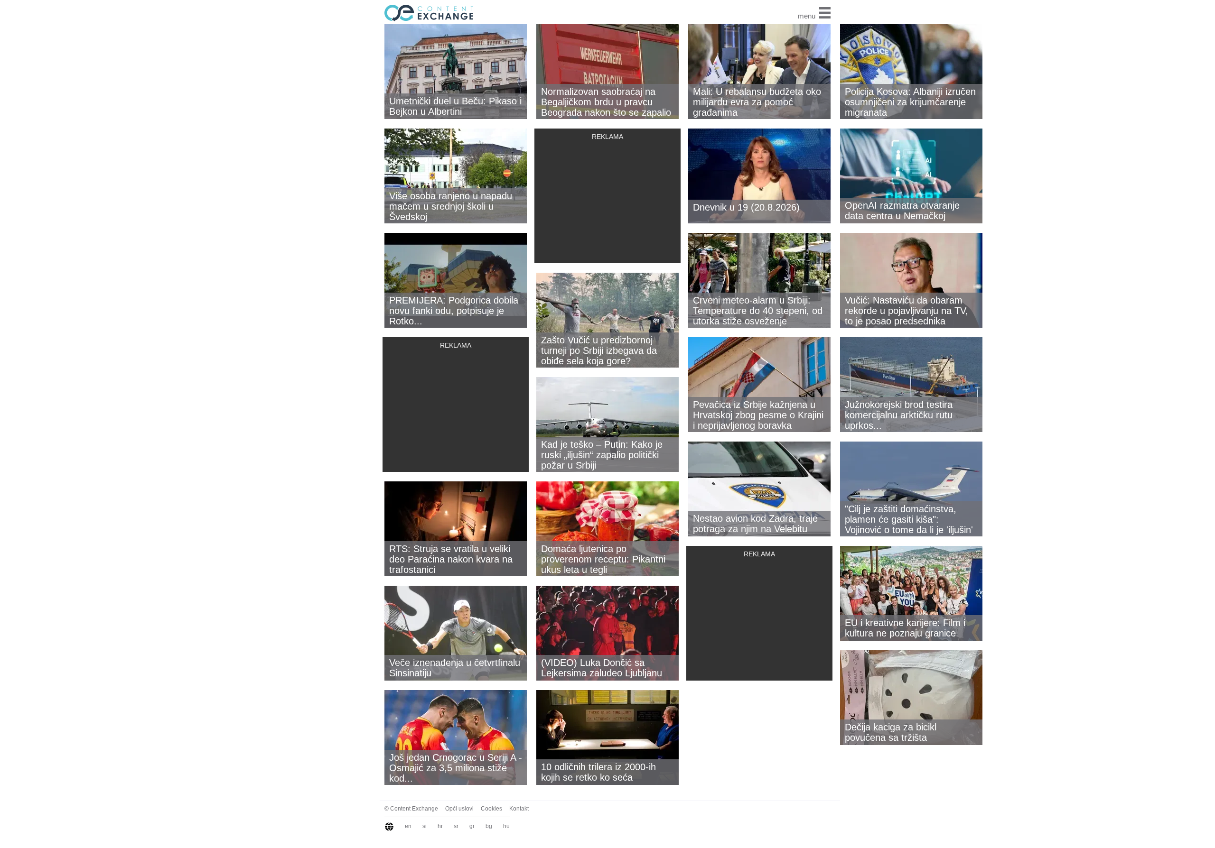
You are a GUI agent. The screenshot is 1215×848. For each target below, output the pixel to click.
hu (506, 826)
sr (456, 826)
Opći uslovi (459, 808)
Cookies (491, 808)
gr (472, 826)
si (424, 826)
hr (440, 826)
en (408, 826)
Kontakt (519, 808)
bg (489, 826)
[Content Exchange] (427, 12)
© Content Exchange (411, 808)
